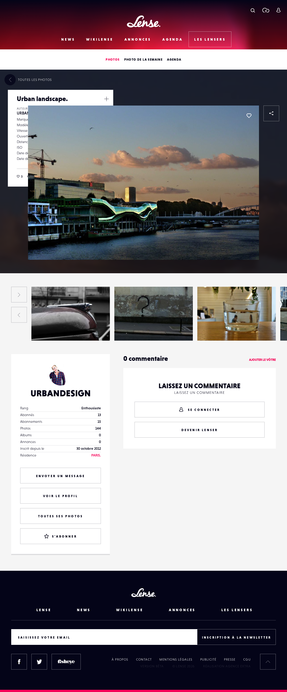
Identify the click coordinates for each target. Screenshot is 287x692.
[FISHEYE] (66, 662)
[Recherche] (252, 10)
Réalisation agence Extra (227, 666)
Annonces (137, 39)
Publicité (208, 659)
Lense (43, 610)
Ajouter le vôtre (262, 359)
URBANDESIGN (47, 331)
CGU (247, 659)
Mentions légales (175, 659)
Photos (113, 59)
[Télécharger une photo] (265, 10)
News (68, 39)
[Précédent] (19, 315)
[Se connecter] (278, 10)
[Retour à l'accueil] (143, 21)
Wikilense (99, 39)
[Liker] (249, 115)
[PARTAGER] (271, 113)
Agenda (172, 39)
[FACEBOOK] (19, 662)
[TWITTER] (39, 662)
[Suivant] (19, 294)
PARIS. (96, 455)
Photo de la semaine (143, 59)
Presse (229, 659)
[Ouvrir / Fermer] (106, 99)
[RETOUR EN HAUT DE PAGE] (268, 662)
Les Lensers (210, 39)
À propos (120, 659)
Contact (144, 659)
